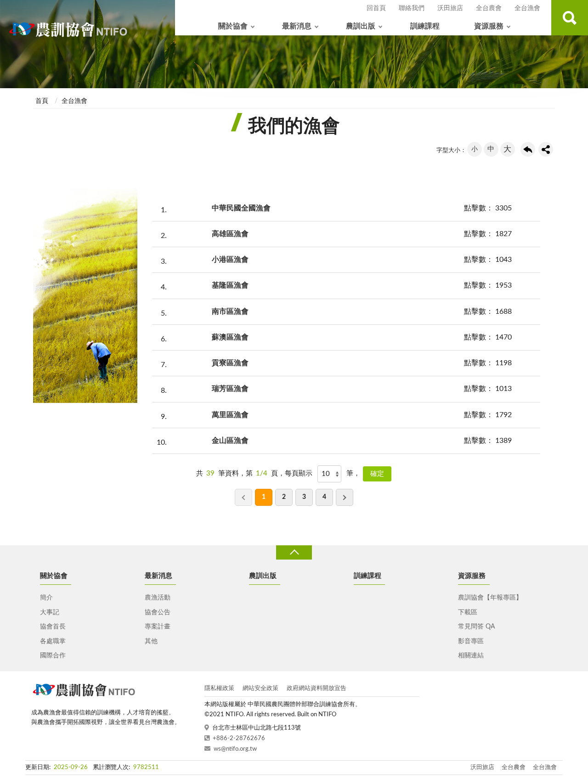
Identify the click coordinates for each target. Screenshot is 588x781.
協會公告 (157, 612)
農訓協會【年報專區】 (490, 597)
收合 (294, 552)
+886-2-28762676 (239, 738)
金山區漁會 (230, 440)
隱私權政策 (219, 688)
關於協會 (233, 26)
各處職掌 (53, 641)
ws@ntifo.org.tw (235, 749)
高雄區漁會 (230, 234)
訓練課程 (425, 26)
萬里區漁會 (230, 415)
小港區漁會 (230, 259)
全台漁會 (527, 8)
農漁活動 (157, 597)
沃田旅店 (450, 8)
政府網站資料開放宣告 (316, 688)
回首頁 (376, 8)
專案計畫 (157, 626)
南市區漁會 (230, 311)
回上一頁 (527, 149)
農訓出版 (360, 26)
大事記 (49, 612)
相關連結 (471, 655)
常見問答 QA (476, 626)
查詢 (569, 17)
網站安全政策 (260, 688)
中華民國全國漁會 (241, 208)
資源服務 (488, 26)
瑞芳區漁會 (230, 388)
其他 (151, 641)
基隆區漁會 (230, 285)
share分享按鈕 (545, 149)
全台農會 (489, 8)
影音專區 (471, 641)
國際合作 (53, 655)
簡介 (46, 597)
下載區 (467, 612)
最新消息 (296, 26)
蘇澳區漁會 (230, 337)
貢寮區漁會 (230, 363)
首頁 (41, 101)
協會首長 (53, 626)
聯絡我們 (411, 8)
